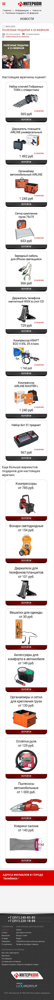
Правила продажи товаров (27, 944)
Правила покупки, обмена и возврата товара (20, 964)
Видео (18, 938)
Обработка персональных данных (30, 941)
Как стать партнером (10, 953)
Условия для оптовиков (11, 961)
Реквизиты (6, 941)
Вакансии (6, 935)
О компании (7, 944)
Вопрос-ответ (21, 935)
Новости (5, 929)
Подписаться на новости (17, 36)
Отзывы (5, 938)
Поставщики (7, 958)
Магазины (6, 955)
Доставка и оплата (23, 932)
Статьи (4, 932)
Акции (18, 929)
